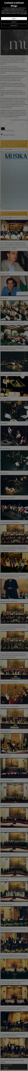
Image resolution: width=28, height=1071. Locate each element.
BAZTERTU (14, 22)
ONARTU (14, 18)
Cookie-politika (23, 13)
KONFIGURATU (14, 25)
